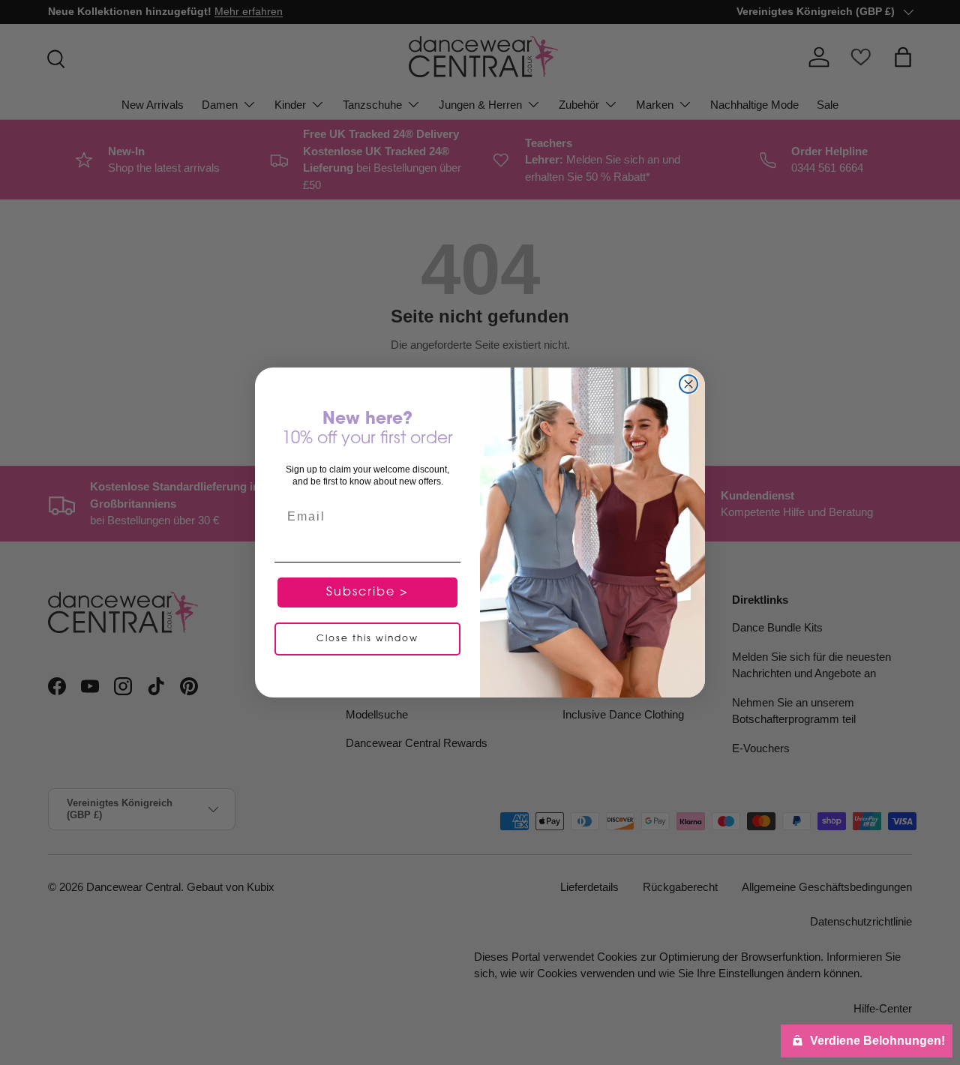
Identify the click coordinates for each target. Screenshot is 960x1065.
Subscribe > (367, 592)
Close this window (367, 639)
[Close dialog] (689, 384)
